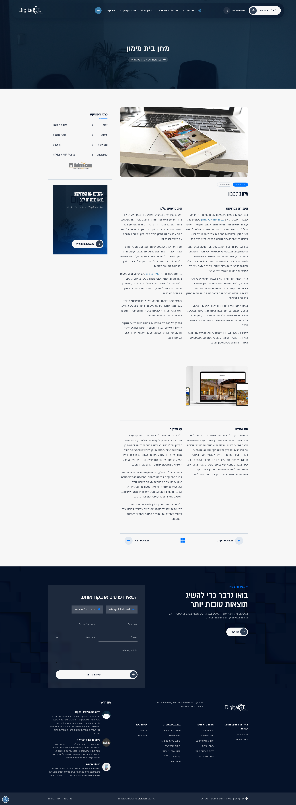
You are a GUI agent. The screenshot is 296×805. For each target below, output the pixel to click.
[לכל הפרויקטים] (183, 541)
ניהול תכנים (175, 761)
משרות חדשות (93, 764)
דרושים (143, 730)
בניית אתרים (224, 184)
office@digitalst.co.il (119, 609)
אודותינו (190, 10)
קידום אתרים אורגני (205, 756)
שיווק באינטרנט (173, 735)
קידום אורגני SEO (172, 756)
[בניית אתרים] (31, 10)
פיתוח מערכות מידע (204, 751)
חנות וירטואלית (207, 735)
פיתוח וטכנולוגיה (173, 746)
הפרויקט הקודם (225, 540)
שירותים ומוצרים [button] (169, 10)
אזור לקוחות (54, 798)
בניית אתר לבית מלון (212, 219)
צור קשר (110, 10)
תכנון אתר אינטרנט (171, 751)
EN (98, 10)
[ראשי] (199, 9)
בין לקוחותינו (146, 10)
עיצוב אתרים (208, 746)
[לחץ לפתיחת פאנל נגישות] (5, 799)
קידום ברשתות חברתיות (88, 739)
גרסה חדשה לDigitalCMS (87, 712)
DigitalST (142, 798)
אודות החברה (241, 739)
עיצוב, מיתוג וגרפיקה (171, 740)
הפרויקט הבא (142, 540)
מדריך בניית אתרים (172, 730)
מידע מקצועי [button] (129, 10)
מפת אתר (142, 735)
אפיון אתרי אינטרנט (205, 740)
